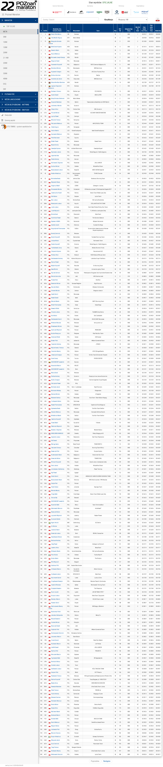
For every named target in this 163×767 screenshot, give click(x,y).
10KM (5, 42)
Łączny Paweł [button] (55, 116)
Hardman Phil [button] (55, 565)
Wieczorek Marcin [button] (56, 654)
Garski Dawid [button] (54, 95)
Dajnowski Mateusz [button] (56, 134)
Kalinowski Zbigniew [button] (57, 162)
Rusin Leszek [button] (54, 592)
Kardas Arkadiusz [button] (56, 173)
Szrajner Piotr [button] (54, 672)
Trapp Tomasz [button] (55, 747)
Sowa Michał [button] (54, 269)
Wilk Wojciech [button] (55, 562)
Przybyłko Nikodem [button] (56, 588)
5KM (4, 37)
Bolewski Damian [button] (56, 697)
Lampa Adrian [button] (55, 240)
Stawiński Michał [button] (55, 283)
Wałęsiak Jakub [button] (55, 740)
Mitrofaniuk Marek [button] (56, 415)
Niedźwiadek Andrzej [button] (57, 258)
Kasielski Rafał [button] (55, 505)
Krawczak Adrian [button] (55, 458)
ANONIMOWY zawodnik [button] (57, 362)
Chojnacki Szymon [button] (56, 251)
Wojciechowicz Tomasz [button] (57, 347)
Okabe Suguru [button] (55, 127)
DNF (4, 89)
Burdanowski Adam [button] (56, 455)
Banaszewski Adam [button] (56, 480)
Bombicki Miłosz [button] (55, 661)
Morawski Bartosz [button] (55, 397)
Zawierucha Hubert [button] (56, 193)
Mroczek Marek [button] (55, 301)
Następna (106, 761)
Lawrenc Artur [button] (55, 547)
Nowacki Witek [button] (55, 308)
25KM (5, 63)
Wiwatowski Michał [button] (56, 326)
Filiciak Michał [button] (55, 112)
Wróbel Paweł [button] (54, 141)
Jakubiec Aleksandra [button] (57, 615)
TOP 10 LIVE (10, 26)
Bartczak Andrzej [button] (55, 540)
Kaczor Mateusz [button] (55, 54)
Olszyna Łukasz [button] (55, 312)
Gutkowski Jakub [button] (55, 574)
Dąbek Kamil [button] (54, 294)
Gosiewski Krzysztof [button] (56, 64)
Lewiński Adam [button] (55, 529)
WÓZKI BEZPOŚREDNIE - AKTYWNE (16, 105)
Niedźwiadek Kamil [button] (56, 319)
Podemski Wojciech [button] (56, 426)
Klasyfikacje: (108, 20)
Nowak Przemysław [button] (56, 405)
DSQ (4, 84)
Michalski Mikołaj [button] (56, 390)
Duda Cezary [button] (54, 358)
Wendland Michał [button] (56, 68)
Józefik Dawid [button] (54, 647)
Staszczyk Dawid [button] (55, 626)
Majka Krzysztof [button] (55, 265)
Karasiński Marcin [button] (56, 365)
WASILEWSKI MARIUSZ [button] (57, 433)
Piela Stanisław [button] (55, 137)
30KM (5, 68)
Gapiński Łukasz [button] (55, 437)
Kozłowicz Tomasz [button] (56, 91)
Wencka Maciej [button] (55, 490)
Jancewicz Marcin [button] (56, 636)
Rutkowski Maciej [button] (56, 751)
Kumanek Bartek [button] (55, 519)
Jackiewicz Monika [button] (56, 105)
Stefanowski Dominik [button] (56, 754)
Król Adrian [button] (54, 196)
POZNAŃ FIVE (9, 94)
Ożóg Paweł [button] (54, 544)
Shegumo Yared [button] (55, 61)
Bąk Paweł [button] (54, 472)
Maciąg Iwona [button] (55, 444)
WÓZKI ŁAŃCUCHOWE (12, 99)
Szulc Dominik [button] (55, 743)
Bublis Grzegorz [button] (55, 380)
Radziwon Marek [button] (55, 711)
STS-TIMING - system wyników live (19, 127)
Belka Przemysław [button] (56, 305)
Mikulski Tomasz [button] (55, 120)
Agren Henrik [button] (54, 522)
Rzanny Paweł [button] (55, 262)
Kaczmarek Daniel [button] (56, 577)
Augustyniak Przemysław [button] (58, 228)
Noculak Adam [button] (55, 287)
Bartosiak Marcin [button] (55, 715)
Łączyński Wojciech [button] (56, 515)
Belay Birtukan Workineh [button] (57, 98)
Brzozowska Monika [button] (56, 189)
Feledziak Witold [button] (55, 337)
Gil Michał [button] (54, 526)
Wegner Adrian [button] (55, 726)
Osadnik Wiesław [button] (56, 585)
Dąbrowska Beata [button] (55, 408)
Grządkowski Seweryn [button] (57, 581)
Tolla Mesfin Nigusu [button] (56, 38)
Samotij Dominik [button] (55, 233)
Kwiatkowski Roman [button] (56, 537)
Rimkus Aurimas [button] (55, 75)
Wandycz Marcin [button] (55, 599)
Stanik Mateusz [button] (55, 722)
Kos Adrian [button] (54, 315)
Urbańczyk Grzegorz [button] (56, 355)
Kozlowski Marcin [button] (56, 643)
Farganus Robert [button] (55, 185)
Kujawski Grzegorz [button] (56, 71)
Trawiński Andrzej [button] (56, 344)
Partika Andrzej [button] (55, 376)
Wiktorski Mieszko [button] (56, 322)
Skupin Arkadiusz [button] (56, 736)
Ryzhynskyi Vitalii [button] (56, 611)
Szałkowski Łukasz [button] (56, 668)
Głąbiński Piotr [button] (55, 629)
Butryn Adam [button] (54, 558)
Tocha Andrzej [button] (55, 693)
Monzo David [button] (54, 372)
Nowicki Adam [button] (55, 50)
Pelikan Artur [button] (54, 255)
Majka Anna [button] (54, 683)
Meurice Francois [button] (55, 733)
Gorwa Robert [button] (54, 422)
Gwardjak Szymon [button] (56, 148)
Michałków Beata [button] (55, 178)
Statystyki (8, 115)
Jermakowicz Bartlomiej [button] (57, 469)
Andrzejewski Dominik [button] (57, 633)
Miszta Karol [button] (54, 214)
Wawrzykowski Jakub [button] (57, 170)
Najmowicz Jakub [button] (56, 152)
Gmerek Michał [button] (55, 290)
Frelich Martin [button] (55, 130)
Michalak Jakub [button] (55, 387)
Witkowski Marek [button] (55, 551)
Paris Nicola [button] (54, 554)
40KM (5, 79)
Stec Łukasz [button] (54, 200)
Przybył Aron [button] (54, 280)
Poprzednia (95, 761)
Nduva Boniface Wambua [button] (58, 82)
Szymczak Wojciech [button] (56, 330)
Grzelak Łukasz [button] (55, 665)
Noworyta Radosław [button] (56, 686)
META (5, 32)
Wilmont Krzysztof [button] (56, 462)
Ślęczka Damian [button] (55, 272)
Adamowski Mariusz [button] (56, 508)
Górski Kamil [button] (54, 476)
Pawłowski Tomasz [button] (56, 676)
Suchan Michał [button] (55, 166)
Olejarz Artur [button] (54, 109)
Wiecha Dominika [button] (56, 276)
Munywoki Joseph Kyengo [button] (58, 57)
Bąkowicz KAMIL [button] (55, 221)
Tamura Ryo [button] (54, 497)
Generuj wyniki (9, 120)
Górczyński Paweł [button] (56, 383)
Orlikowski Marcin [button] (56, 569)
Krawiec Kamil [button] (55, 602)
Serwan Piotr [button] (54, 340)
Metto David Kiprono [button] (56, 46)
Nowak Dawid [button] (54, 297)
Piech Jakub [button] (54, 465)
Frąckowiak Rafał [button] (55, 658)
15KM (5, 47)
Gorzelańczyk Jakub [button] (56, 79)
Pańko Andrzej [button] (55, 159)
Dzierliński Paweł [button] (56, 218)
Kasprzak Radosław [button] (56, 102)
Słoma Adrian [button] (54, 704)
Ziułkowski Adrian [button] (56, 401)
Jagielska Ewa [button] (55, 155)
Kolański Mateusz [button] (56, 412)
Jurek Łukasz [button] (54, 207)
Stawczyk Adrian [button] (55, 512)
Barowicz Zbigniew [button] (56, 430)
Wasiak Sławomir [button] (55, 618)
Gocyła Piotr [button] (54, 483)
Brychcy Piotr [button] (54, 651)
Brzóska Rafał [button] (54, 718)
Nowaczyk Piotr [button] (55, 451)
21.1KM (5, 58)
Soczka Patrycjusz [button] (56, 333)
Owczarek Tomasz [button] (56, 447)
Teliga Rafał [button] (54, 494)
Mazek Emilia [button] (55, 145)
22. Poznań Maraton (11, 14)
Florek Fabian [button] (54, 487)
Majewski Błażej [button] (55, 182)
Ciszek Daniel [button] (55, 640)
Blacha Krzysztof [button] (55, 679)
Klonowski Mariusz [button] (56, 701)
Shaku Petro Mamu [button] (56, 34)
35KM (5, 73)
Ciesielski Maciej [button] (56, 351)
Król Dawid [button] (54, 440)
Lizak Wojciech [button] (55, 210)
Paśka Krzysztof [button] (55, 244)
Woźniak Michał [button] (55, 394)
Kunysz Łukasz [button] (55, 595)
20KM (5, 53)
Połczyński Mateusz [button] (56, 123)
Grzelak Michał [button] (55, 622)
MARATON (8, 20)
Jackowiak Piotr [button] (55, 729)
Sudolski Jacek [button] (55, 225)
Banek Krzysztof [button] (55, 237)
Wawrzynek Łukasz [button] (56, 203)
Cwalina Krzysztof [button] (56, 419)
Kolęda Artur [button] (54, 708)
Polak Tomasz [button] (55, 690)
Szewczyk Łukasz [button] (55, 533)
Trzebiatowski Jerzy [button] (56, 247)
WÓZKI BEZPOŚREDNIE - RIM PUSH (16, 110)
